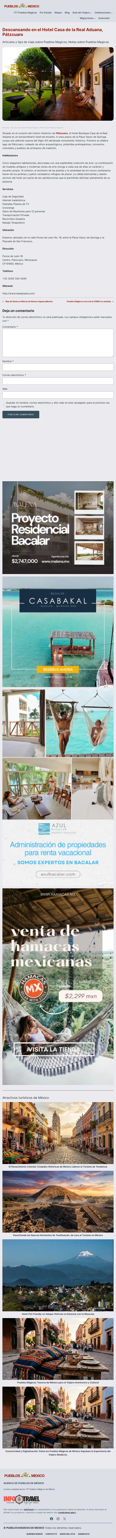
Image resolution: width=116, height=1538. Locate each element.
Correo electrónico (14, 375)
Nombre (8, 361)
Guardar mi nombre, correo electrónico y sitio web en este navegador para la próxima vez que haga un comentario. (58, 404)
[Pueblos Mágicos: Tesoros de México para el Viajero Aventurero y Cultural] (58, 1349)
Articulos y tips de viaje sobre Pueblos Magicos (34, 42)
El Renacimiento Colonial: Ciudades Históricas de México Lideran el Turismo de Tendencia (58, 1166)
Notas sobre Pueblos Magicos (88, 42)
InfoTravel (29, 1509)
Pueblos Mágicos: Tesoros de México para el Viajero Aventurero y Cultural (58, 1382)
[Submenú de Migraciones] (94, 18)
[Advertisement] (58, 452)
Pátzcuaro (62, 133)
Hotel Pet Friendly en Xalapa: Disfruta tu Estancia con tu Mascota (58, 1314)
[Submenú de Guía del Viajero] (91, 13)
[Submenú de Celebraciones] (112, 13)
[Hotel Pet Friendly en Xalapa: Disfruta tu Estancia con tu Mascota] (58, 1275)
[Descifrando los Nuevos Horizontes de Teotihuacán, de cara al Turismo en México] (58, 1202)
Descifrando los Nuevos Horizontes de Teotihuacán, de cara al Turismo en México (58, 1235)
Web (4, 388)
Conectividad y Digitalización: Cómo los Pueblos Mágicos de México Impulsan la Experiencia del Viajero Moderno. (58, 1453)
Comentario (10, 326)
